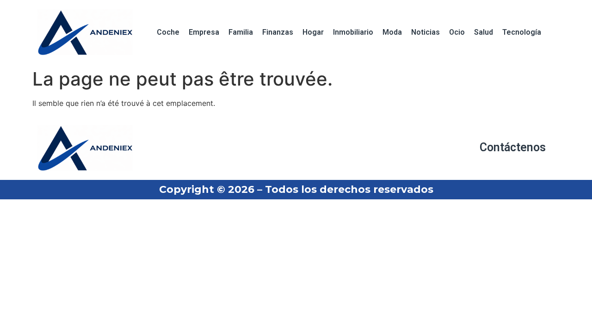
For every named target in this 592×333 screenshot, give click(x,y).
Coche (168, 32)
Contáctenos (513, 147)
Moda (392, 32)
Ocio (457, 32)
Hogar (313, 32)
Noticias (425, 32)
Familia (240, 32)
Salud (483, 32)
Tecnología (521, 32)
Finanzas (277, 32)
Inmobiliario (353, 32)
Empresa (204, 32)
